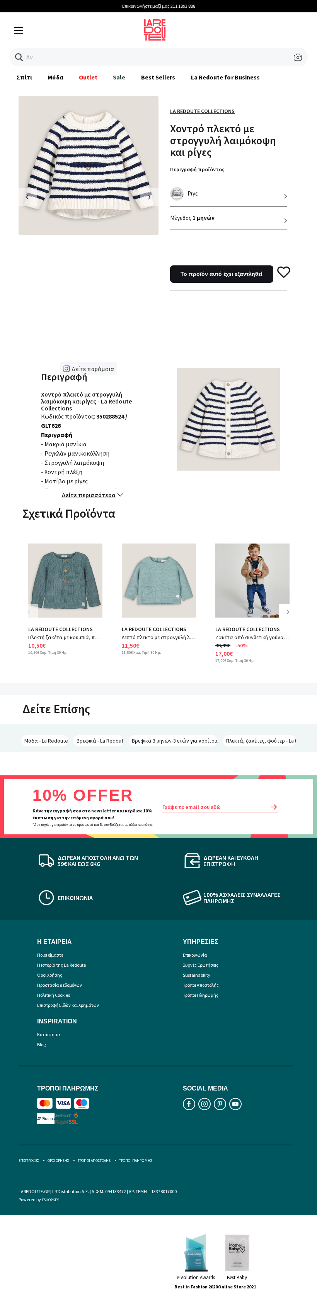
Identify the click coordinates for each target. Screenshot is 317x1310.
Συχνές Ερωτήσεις (200, 965)
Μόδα (55, 77)
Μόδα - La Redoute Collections (46, 740)
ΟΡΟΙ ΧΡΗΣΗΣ (58, 1160)
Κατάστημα (48, 1034)
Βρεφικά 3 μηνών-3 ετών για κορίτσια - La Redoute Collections (175, 740)
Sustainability (196, 975)
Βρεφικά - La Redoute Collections (100, 740)
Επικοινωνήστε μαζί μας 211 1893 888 (158, 6)
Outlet (88, 77)
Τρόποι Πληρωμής (200, 995)
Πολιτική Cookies (53, 995)
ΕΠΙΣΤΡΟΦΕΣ (29, 1160)
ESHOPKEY (50, 1199)
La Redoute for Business (225, 77)
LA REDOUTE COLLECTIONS (60, 629)
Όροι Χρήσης (49, 975)
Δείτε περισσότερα (88, 495)
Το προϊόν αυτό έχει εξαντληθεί (221, 274)
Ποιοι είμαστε (50, 955)
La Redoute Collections (202, 111)
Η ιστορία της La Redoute (61, 965)
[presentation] (28, 197)
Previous (34, 617)
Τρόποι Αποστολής (201, 985)
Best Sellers (158, 77)
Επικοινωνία (195, 955)
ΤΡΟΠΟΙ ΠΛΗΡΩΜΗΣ (135, 1160)
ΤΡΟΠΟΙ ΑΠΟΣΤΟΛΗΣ (94, 1160)
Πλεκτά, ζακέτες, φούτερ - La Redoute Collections (261, 740)
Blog (41, 1044)
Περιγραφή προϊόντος (197, 169)
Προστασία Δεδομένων (59, 985)
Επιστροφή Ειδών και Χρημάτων (68, 1005)
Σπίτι (24, 77)
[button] (19, 57)
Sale (119, 77)
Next (291, 617)
